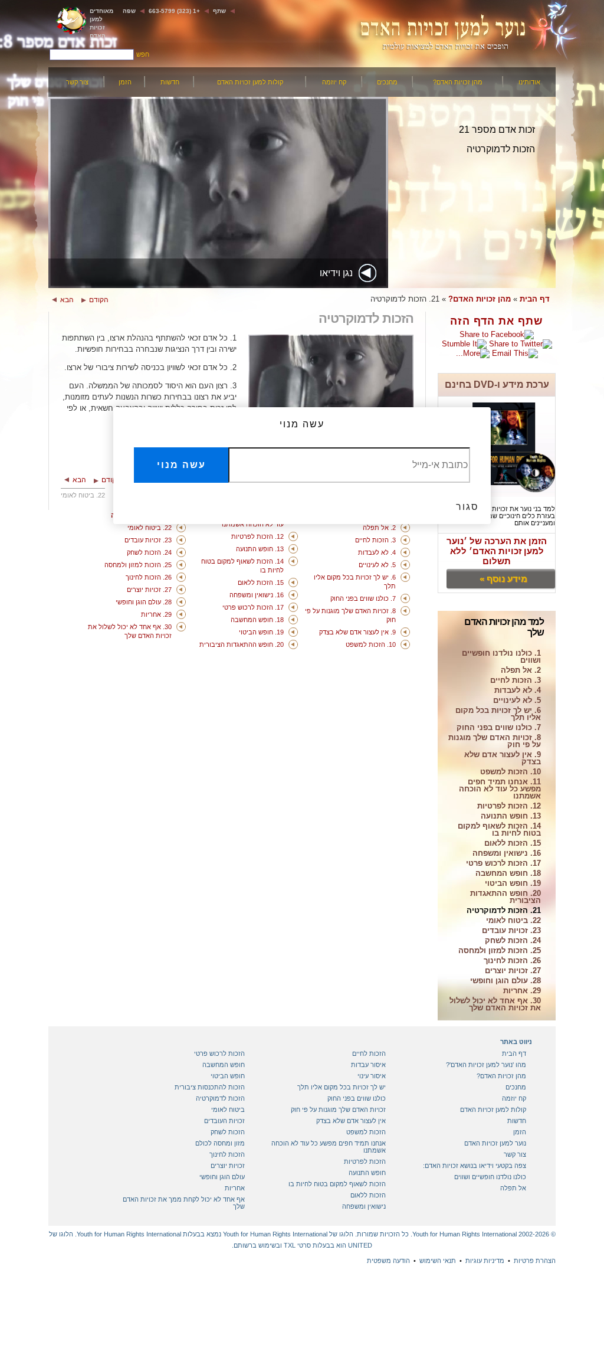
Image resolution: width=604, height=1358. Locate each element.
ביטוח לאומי (228, 1109)
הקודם (99, 300)
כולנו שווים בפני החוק (356, 1098)
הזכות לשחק (228, 1132)
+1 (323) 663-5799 (174, 11)
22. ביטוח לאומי (513, 921)
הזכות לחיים (369, 1053)
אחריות (235, 1188)
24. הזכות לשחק (513, 941)
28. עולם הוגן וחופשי (505, 981)
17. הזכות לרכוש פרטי (503, 864)
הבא (67, 300)
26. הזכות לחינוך (512, 961)
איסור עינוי (371, 1075)
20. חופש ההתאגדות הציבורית (505, 897)
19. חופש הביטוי (513, 884)
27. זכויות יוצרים (513, 971)
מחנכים (387, 82)
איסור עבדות (368, 1064)
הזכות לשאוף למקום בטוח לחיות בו (337, 1183)
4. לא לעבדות (517, 691)
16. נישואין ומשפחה (506, 854)
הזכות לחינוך (227, 1154)
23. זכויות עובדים (511, 931)
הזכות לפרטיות (365, 1161)
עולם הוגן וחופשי (222, 1176)
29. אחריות (522, 991)
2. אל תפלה (521, 671)
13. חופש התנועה (511, 816)
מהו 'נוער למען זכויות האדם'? (486, 1064)
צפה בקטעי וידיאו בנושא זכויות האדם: (474, 1165)
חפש (142, 54)
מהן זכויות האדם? (457, 82)
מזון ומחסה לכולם (220, 1143)
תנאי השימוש (437, 1260)
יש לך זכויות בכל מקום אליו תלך (341, 1087)
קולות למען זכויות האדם (250, 82)
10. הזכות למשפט (510, 772)
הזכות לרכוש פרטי (219, 1053)
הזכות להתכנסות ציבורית (210, 1087)
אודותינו (529, 82)
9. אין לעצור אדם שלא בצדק (502, 758)
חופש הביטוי (228, 1075)
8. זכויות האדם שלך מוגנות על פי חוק (494, 741)
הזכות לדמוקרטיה (220, 1098)
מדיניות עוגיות (484, 1260)
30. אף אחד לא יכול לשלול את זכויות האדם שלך (495, 1004)
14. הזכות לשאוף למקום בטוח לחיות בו (499, 830)
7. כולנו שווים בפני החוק (499, 728)
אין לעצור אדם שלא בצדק (351, 1120)
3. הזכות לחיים (515, 681)
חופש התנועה (367, 1172)
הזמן (125, 82)
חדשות (169, 82)
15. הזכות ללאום (512, 843)
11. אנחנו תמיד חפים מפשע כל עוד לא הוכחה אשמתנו (500, 789)
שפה (129, 11)
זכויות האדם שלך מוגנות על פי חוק (338, 1109)
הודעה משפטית (388, 1260)
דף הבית (535, 298)
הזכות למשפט (366, 1132)
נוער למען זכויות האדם (495, 1143)
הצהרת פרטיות (535, 1260)
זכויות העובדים (224, 1120)
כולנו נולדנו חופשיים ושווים (490, 1176)
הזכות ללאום (368, 1195)
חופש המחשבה (223, 1064)
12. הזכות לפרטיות (509, 806)
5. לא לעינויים (517, 701)
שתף (219, 11)
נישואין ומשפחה (364, 1206)
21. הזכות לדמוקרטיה (504, 911)
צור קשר (77, 82)
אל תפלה (513, 1188)
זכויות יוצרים (228, 1165)
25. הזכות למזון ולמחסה (499, 951)
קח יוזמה (334, 82)
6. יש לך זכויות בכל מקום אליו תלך (498, 714)
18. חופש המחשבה (508, 874)
